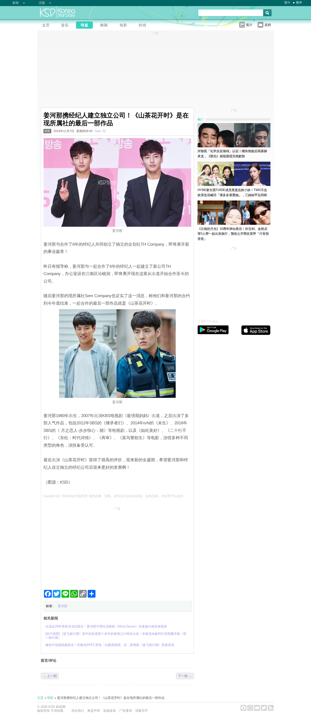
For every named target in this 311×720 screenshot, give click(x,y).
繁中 (287, 2)
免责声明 (93, 710)
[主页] (47, 25)
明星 (47, 131)
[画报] (144, 25)
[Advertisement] (117, 546)
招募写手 (141, 710)
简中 (299, 2)
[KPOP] (66, 25)
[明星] (85, 25)
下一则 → (185, 676)
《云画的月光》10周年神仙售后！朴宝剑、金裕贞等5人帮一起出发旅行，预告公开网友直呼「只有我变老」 (233, 234)
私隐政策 (109, 710)
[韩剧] (105, 25)
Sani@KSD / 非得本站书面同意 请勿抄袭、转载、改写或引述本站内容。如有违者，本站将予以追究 (113, 496)
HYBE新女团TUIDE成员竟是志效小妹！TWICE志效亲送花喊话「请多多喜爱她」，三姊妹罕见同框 (232, 192)
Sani (98, 131)
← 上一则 (50, 676)
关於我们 (77, 710)
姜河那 (62, 606)
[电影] (124, 25)
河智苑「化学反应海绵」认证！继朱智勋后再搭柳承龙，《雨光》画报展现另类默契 (232, 153)
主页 (40, 698)
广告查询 (125, 710)
